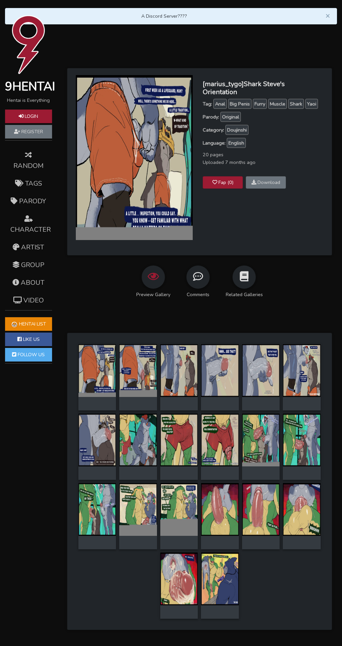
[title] (97, 370)
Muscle (277, 103)
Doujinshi (237, 130)
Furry (259, 103)
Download (268, 182)
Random (28, 165)
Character (30, 229)
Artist (31, 247)
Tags (32, 183)
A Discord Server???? (164, 16)
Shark (296, 103)
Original (230, 117)
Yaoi (311, 103)
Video (33, 300)
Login (30, 116)
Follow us (30, 354)
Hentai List (32, 323)
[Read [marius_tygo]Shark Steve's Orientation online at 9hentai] (134, 157)
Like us (31, 339)
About (31, 282)
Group (31, 264)
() (225, 182)
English (236, 143)
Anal (220, 103)
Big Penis (240, 103)
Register (31, 131)
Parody (31, 201)
